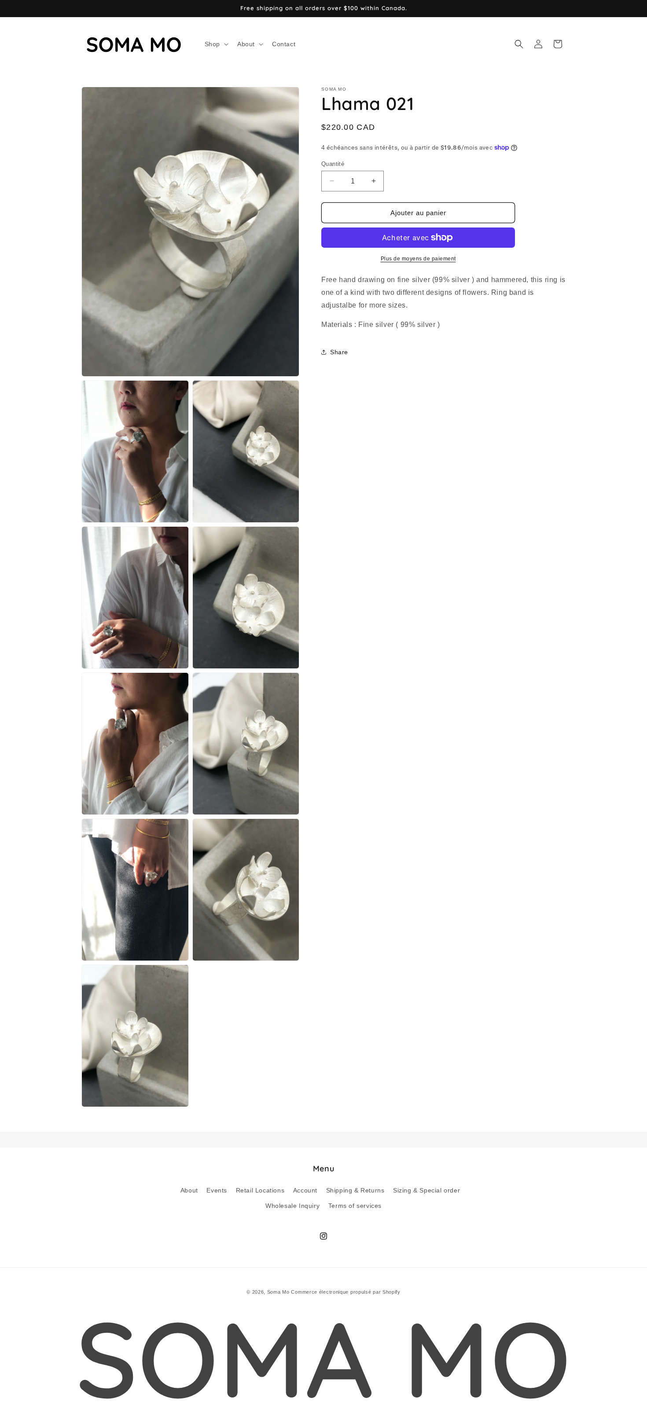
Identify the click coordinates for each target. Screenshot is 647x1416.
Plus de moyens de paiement (418, 259)
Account (305, 1189)
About (189, 1189)
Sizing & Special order (426, 1189)
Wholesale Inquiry (292, 1205)
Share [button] (339, 351)
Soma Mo (278, 1292)
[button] (215, 44)
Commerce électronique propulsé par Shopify (345, 1292)
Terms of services (355, 1205)
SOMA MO (323, 1357)
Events (216, 1189)
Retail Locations (260, 1189)
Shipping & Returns (355, 1189)
